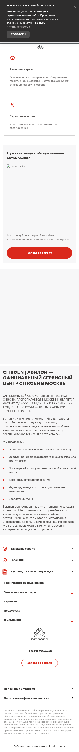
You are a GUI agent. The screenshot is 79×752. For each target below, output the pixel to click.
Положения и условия (19, 688)
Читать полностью (19, 26)
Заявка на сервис (39, 252)
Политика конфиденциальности (26, 698)
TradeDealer (57, 746)
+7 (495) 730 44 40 (73, 48)
